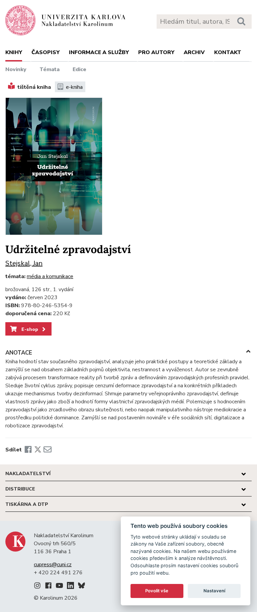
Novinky (15, 69)
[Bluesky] (81, 586)
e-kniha (74, 87)
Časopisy (45, 52)
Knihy (13, 52)
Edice (79, 69)
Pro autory (156, 52)
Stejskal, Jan (23, 263)
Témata (49, 69)
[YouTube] (59, 586)
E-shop (29, 329)
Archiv (194, 52)
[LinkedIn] (70, 586)
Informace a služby (99, 52)
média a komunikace (50, 276)
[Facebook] (28, 449)
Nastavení (214, 590)
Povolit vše (156, 590)
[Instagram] (37, 586)
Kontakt (227, 52)
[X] (37, 449)
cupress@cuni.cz (53, 564)
